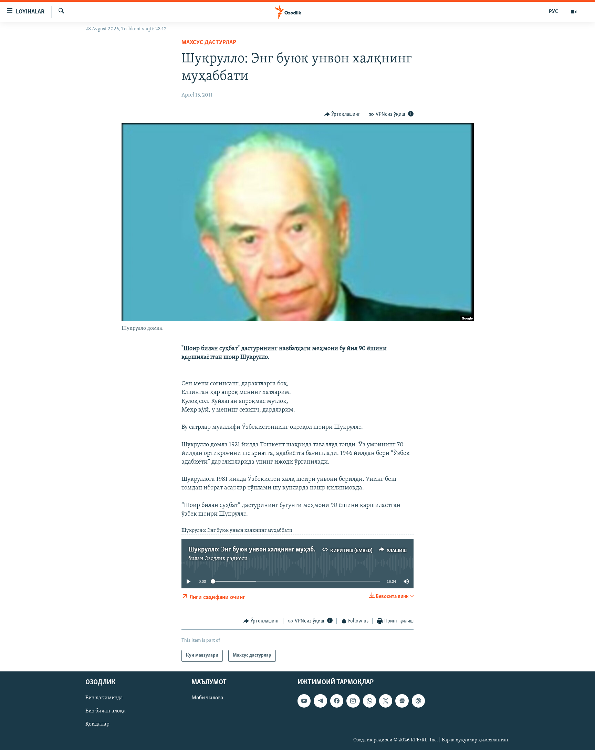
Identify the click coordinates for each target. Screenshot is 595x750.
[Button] (342, 114)
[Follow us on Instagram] (352, 700)
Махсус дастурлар (208, 43)
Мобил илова (207, 698)
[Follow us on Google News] (401, 700)
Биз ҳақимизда (104, 698)
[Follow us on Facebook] (336, 700)
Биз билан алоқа (105, 711)
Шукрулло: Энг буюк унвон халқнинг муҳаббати (257, 549)
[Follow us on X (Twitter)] (385, 700)
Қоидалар (97, 724)
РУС (553, 11)
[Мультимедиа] (573, 12)
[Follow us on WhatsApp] (369, 700)
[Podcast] (418, 700)
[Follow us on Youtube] (304, 700)
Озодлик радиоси (226, 558)
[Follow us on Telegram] (320, 700)
